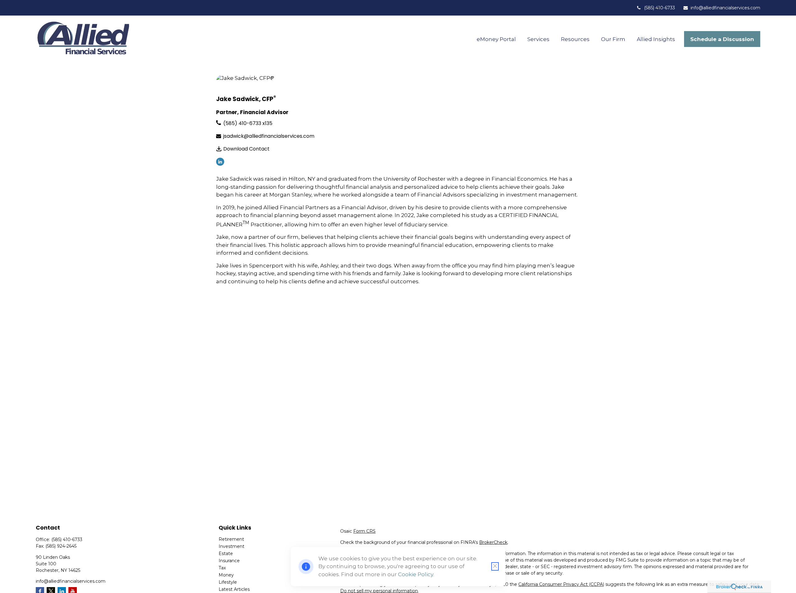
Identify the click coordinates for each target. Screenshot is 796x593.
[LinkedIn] (220, 162)
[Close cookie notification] (495, 566)
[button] (496, 39)
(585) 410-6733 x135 (247, 123)
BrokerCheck (493, 542)
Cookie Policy (415, 574)
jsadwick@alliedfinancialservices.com (268, 136)
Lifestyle (228, 582)
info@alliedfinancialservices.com (725, 8)
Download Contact (246, 148)
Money (226, 575)
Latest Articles (234, 589)
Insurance (229, 560)
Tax (222, 568)
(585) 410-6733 (659, 8)
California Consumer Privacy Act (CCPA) (561, 584)
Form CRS (364, 531)
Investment (231, 546)
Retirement (231, 539)
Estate (226, 553)
